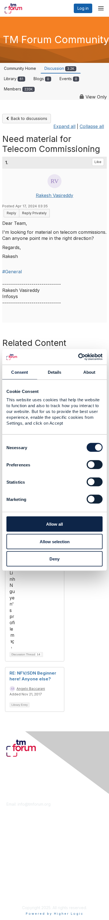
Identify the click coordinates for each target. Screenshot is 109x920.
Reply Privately (34, 213)
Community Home (20, 68)
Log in (83, 8)
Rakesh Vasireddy (54, 195)
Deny (54, 559)
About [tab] (89, 372)
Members (18, 89)
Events (68, 78)
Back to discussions (28, 118)
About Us (14, 882)
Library (13, 78)
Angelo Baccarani (30, 689)
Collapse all (92, 126)
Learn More (17, 846)
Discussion (59, 68)
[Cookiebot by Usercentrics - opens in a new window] (78, 357)
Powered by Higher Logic (55, 914)
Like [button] (97, 162)
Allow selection (55, 541)
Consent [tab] (19, 372)
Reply (11, 213)
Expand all (64, 126)
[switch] (95, 464)
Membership (17, 840)
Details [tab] (54, 372)
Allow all (54, 524)
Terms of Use (18, 888)
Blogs (41, 78)
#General (12, 271)
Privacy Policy (19, 893)
